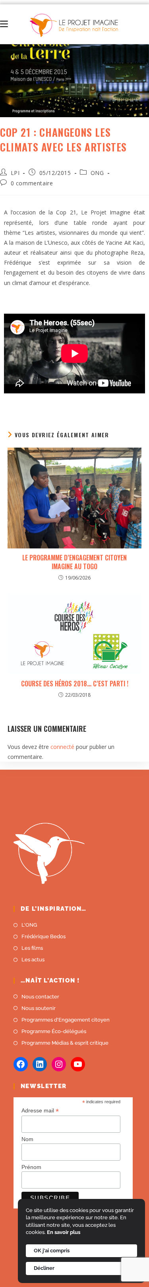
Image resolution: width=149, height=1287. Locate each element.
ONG (97, 173)
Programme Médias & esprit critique (64, 1043)
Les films (32, 948)
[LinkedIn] (40, 1064)
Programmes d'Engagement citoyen (65, 1020)
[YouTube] (78, 1064)
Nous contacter (40, 997)
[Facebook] (21, 1064)
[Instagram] (59, 1064)
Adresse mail (40, 1110)
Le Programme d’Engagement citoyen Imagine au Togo (74, 562)
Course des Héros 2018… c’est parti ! (74, 683)
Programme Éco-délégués (53, 1031)
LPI (15, 173)
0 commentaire (32, 183)
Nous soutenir (38, 1008)
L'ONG (29, 925)
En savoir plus (63, 1232)
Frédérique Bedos (43, 936)
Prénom (31, 1167)
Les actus (33, 960)
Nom (27, 1139)
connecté (62, 747)
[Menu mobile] (4, 24)
